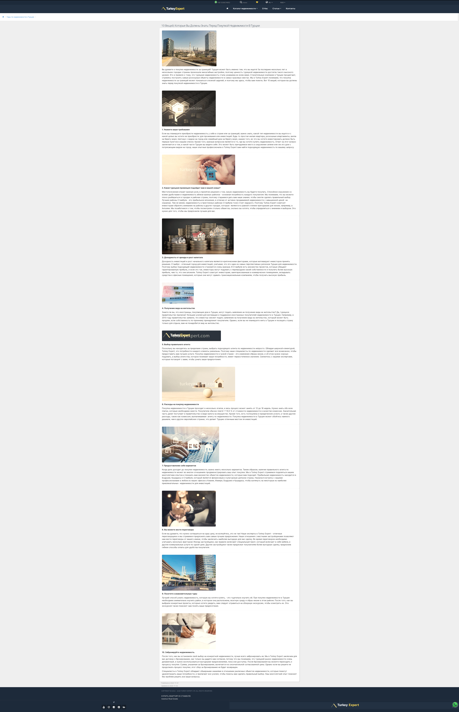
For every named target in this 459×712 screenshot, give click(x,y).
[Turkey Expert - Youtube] (104, 707)
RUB (282, 2)
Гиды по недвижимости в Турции (20, 17)
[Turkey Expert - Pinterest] (119, 707)
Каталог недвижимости (244, 8)
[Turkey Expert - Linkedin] (124, 707)
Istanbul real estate (169, 699)
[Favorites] (257, 2)
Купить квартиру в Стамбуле (176, 696)
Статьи (276, 8)
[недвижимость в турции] (227, 8)
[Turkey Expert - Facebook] (114, 707)
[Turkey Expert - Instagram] (109, 707)
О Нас (265, 8)
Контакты (290, 8)
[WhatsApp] (455, 704)
